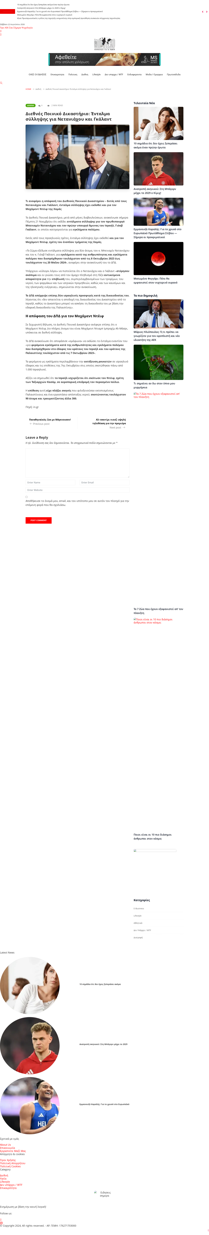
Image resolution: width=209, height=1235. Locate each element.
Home (28, 89)
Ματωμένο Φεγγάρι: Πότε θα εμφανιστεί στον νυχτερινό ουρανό (44, 15)
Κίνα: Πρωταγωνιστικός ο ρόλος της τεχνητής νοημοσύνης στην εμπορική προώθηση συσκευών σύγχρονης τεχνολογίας (68, 18)
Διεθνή (30, 105)
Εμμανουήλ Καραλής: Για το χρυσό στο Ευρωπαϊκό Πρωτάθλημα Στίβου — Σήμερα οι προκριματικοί (60, 11)
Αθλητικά (138, 923)
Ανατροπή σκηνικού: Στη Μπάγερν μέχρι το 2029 (103, 1044)
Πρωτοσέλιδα (173, 74)
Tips (2, 27)
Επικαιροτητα (57, 74)
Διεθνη (84, 74)
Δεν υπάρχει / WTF (142, 930)
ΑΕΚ (7, 27)
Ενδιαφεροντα (134, 74)
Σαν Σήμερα (15, 27)
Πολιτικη (72, 74)
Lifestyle (96, 74)
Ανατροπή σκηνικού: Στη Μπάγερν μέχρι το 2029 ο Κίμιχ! (41, 8)
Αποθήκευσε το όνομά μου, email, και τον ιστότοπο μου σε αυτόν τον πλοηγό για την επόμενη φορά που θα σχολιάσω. (77, 503)
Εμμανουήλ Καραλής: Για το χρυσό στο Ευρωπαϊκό (104, 1104)
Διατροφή (138, 937)
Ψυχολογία (27, 27)
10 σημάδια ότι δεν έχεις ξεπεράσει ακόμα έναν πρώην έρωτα (43, 4)
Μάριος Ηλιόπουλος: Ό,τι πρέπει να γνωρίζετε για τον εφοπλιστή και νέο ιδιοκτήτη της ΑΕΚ (157, 336)
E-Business (139, 908)
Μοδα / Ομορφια (154, 74)
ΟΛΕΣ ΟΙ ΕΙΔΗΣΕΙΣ (37, 74)
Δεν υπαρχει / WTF (114, 74)
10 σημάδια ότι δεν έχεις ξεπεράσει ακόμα (100, 984)
